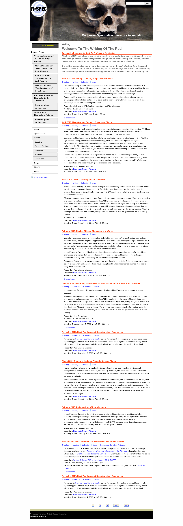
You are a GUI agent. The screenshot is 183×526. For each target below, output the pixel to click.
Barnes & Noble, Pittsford (84, 111)
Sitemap (55, 514)
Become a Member (45, 46)
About (36, 172)
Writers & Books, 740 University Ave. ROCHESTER (94, 460)
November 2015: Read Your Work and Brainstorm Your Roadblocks (92, 332)
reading (75, 445)
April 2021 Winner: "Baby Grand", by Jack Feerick (43, 78)
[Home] (38, 17)
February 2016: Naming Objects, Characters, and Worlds (87, 231)
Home (36, 129)
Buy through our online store (42, 106)
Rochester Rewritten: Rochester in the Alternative (44, 98)
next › (116, 505)
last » (127, 505)
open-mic (76, 287)
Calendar (85, 82)
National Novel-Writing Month (87, 339)
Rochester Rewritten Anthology (113, 445)
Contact (49, 514)
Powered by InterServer (38, 516)
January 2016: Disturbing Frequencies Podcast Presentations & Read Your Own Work (101, 283)
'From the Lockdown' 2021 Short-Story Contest (43, 58)
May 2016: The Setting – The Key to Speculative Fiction (87, 79)
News (94, 82)
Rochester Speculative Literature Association (113, 35)
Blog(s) (37, 167)
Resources (39, 159)
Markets (38, 155)
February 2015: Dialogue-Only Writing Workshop (84, 407)
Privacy (61, 514)
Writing (37, 138)
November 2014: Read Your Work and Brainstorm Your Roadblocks (92, 476)
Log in (67, 514)
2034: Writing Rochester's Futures (43, 113)
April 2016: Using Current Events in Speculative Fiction (87, 122)
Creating (65, 82)
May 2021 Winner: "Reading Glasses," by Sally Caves (44, 88)
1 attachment (69, 118)
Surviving (39, 150)
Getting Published (42, 146)
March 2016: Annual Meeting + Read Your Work (83, 180)
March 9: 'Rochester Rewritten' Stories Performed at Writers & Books (93, 442)
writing (75, 82)
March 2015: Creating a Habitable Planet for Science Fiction (89, 361)
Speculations (39, 134)
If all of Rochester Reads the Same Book (92, 454)
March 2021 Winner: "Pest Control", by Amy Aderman (44, 68)
